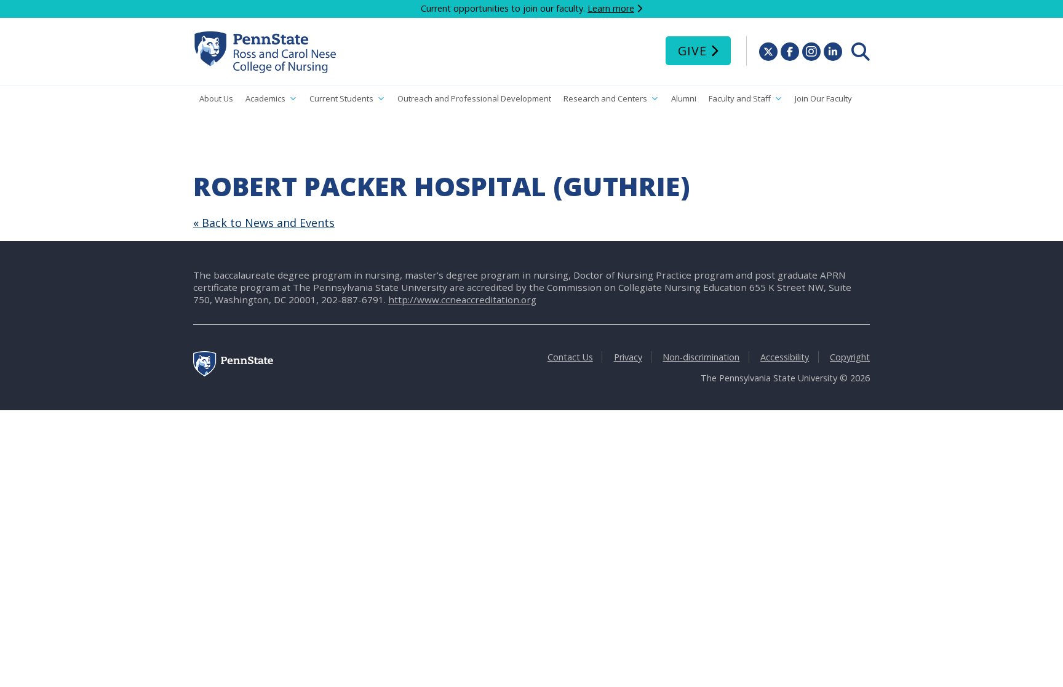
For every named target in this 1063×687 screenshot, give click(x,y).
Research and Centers (605, 98)
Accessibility (784, 357)
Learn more (610, 8)
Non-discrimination (701, 357)
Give (692, 50)
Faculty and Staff (740, 98)
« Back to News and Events (264, 222)
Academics (265, 98)
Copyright (850, 357)
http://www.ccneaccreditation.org (462, 299)
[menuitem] (860, 51)
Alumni (683, 98)
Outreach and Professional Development (474, 98)
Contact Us (570, 357)
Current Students (341, 98)
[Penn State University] (233, 373)
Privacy (628, 357)
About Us (216, 98)
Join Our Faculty (823, 98)
